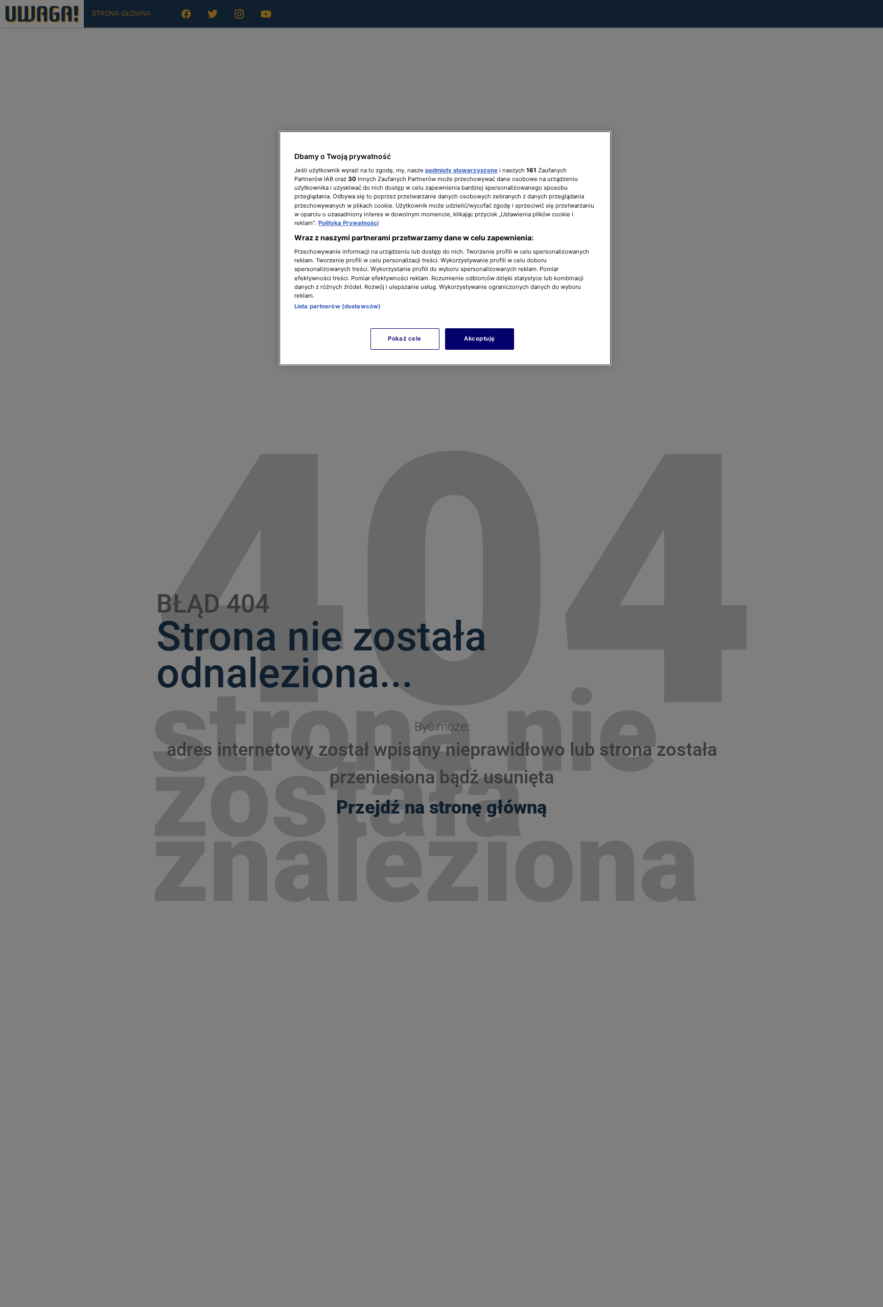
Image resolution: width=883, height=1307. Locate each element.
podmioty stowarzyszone (461, 170)
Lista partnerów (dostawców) (337, 306)
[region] (445, 248)
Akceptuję (479, 338)
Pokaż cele (405, 338)
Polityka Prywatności (348, 223)
